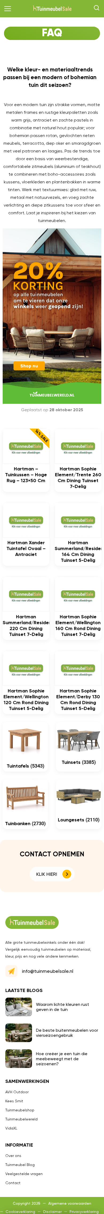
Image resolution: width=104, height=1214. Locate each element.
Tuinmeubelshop (19, 1110)
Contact (13, 1183)
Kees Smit (14, 1101)
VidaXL (11, 1128)
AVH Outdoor (17, 1092)
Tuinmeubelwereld (21, 1119)
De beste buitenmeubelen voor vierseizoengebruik (67, 1033)
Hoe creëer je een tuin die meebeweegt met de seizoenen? (61, 1058)
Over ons (13, 1155)
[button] (8, 9)
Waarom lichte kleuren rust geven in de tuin (62, 1007)
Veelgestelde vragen (24, 1174)
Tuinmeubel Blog (20, 1165)
